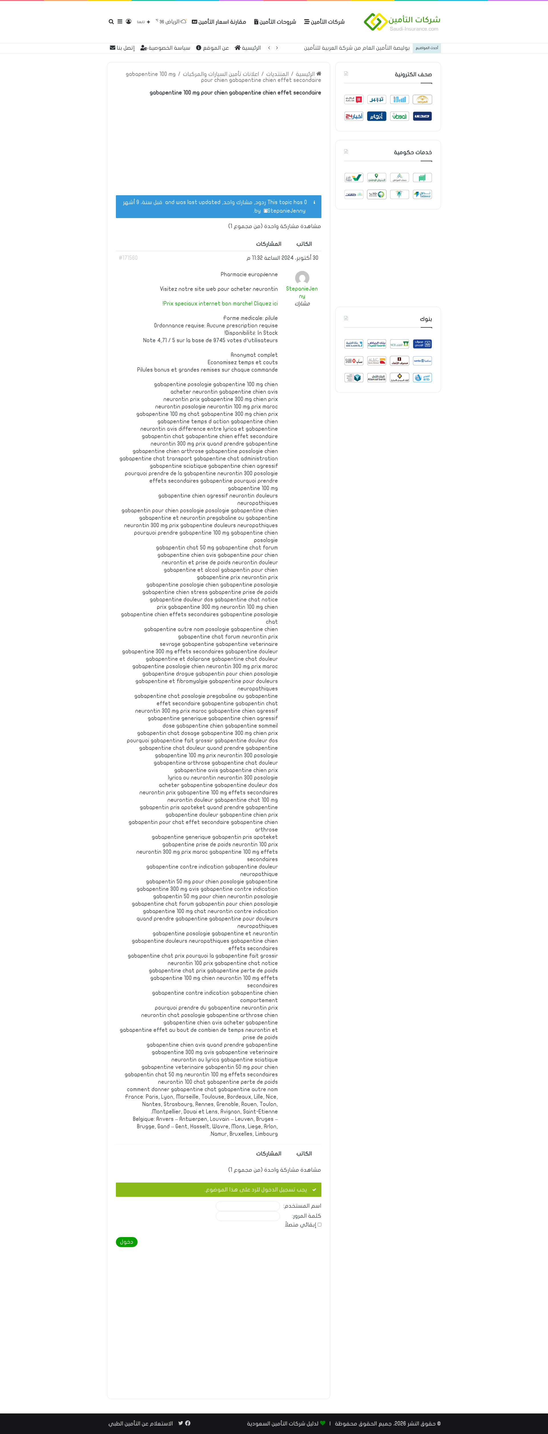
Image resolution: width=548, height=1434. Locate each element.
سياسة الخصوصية (168, 48)
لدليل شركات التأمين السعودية (283, 1424)
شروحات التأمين (277, 22)
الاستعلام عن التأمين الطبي (140, 1424)
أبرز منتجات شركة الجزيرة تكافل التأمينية (362, 48)
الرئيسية (251, 48)
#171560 (128, 258)
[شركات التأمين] (402, 22)
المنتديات (277, 74)
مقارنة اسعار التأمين (221, 22)
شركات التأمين (327, 22)
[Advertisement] (218, 142)
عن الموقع (215, 48)
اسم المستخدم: (302, 1206)
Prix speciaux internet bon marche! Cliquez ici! (220, 304)
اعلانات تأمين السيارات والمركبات (221, 74)
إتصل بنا (125, 48)
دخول (126, 1242)
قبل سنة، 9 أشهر (142, 202)
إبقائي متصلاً (300, 1225)
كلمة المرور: (306, 1216)
